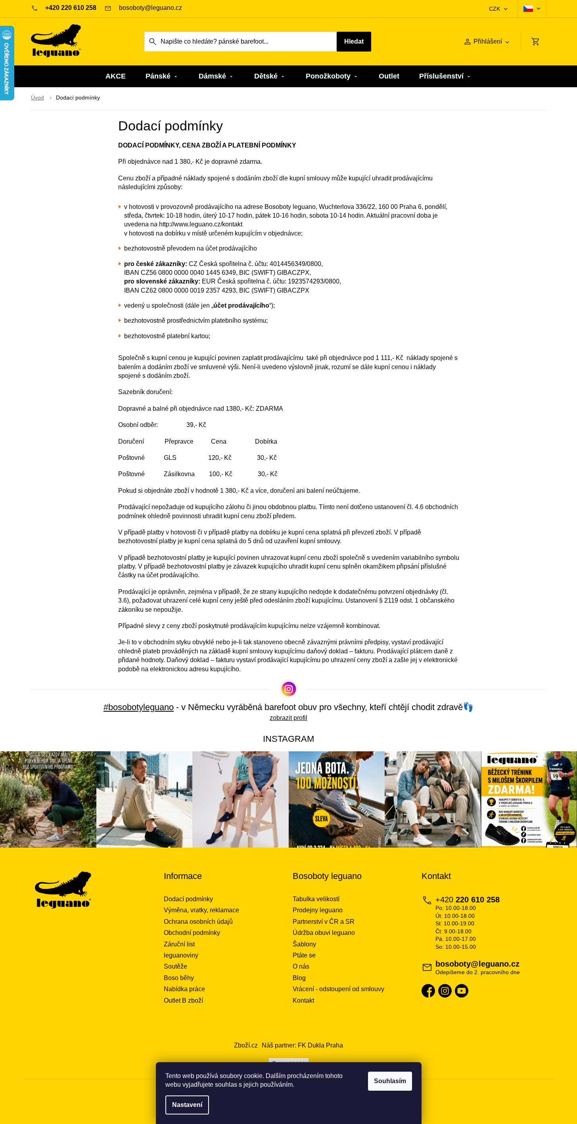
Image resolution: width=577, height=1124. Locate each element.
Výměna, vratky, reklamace (201, 910)
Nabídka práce (184, 989)
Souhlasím (390, 1081)
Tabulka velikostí (316, 899)
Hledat (354, 41)
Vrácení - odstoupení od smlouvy (338, 989)
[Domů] (37, 98)
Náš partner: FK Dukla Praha (302, 1045)
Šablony (304, 944)
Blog (299, 978)
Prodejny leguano (318, 910)
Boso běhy (179, 978)
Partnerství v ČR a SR (324, 921)
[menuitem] (116, 76)
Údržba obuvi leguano (324, 932)
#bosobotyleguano (139, 707)
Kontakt (303, 1000)
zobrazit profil (288, 717)
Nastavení (187, 1104)
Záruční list (179, 944)
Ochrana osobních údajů (198, 921)
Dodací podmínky (188, 899)
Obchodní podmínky (192, 932)
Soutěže (175, 966)
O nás (301, 966)
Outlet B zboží (183, 1000)
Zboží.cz (246, 1045)
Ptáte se (304, 955)
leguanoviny (181, 955)
